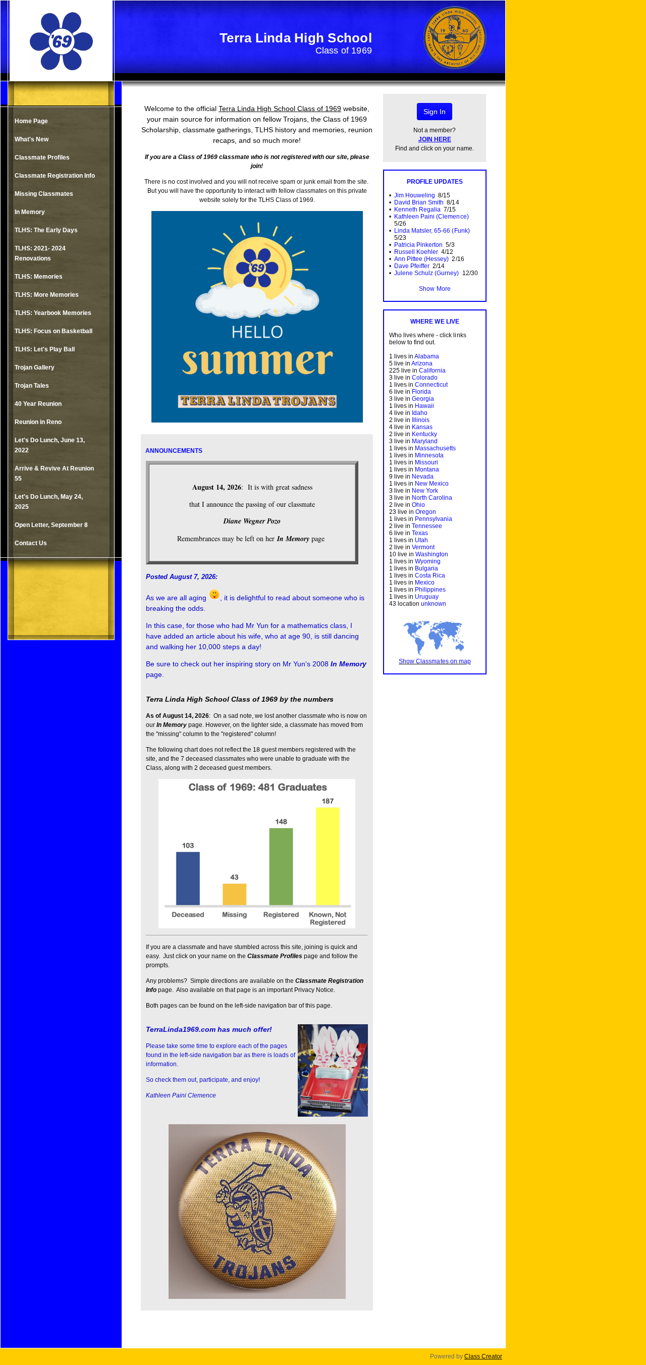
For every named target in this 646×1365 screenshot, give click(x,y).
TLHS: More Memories (47, 294)
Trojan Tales (32, 385)
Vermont (423, 547)
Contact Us (31, 543)
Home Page (31, 121)
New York (425, 490)
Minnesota (429, 455)
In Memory (30, 212)
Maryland (425, 441)
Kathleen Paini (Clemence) (431, 216)
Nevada (423, 476)
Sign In (434, 112)
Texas (420, 533)
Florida (421, 391)
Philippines (430, 589)
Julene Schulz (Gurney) (426, 273)
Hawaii (424, 405)
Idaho (419, 412)
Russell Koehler (416, 251)
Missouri (426, 462)
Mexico (425, 582)
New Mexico (432, 483)
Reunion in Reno (38, 422)
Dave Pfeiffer (411, 266)
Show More (434, 288)
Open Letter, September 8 (51, 525)
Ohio (418, 504)
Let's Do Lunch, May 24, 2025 (49, 501)
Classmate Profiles (42, 157)
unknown (433, 603)
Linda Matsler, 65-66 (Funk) (432, 230)
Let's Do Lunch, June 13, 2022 (50, 445)
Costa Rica (430, 575)
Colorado (425, 377)
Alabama (426, 356)
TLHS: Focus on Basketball (53, 331)
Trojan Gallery (35, 367)
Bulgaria (426, 568)
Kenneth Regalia (417, 209)
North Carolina (432, 497)
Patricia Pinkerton (418, 244)
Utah (421, 540)
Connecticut (431, 384)
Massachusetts (435, 448)
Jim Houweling (414, 195)
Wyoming (428, 561)
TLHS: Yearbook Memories (53, 313)
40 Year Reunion (38, 403)
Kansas (422, 427)
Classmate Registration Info (55, 175)
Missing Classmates (44, 193)
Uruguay (427, 596)
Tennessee (427, 526)
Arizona (422, 363)
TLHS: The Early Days (46, 230)
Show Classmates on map (434, 661)
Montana (427, 469)
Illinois (420, 420)
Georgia (423, 398)
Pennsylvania (433, 518)
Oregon (425, 511)
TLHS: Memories (39, 276)
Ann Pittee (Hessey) (421, 258)
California (432, 370)
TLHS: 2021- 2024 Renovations (40, 253)
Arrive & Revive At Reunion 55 (54, 473)
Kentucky (424, 434)
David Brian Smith (419, 202)
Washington (431, 554)
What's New (31, 139)
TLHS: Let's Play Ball (45, 349)
